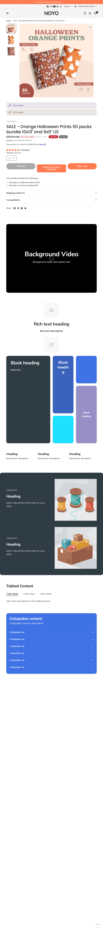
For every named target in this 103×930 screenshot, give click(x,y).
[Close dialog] (76, 423)
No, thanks (51, 504)
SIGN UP (51, 496)
